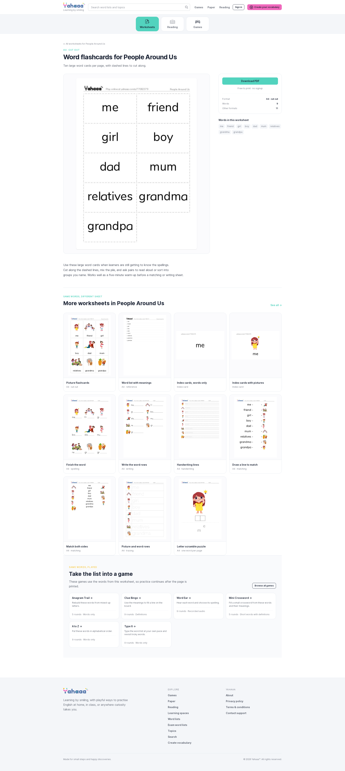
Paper (211, 7)
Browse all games (264, 585)
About (229, 695)
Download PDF (250, 81)
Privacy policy (234, 701)
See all (276, 305)
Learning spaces (178, 713)
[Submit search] (186, 7)
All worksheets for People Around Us (84, 43)
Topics (172, 730)
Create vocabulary (179, 742)
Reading (224, 7)
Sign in (238, 7)
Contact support (236, 713)
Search (172, 736)
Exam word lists (177, 724)
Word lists (174, 718)
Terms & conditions (238, 707)
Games (198, 7)
